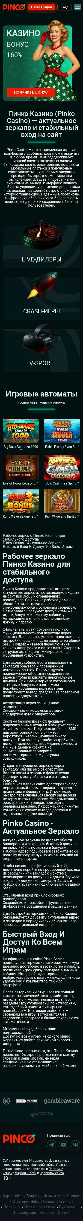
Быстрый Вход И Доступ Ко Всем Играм (38, 546)
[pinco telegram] (51, 1144)
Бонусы (33, 1196)
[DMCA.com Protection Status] (27, 1100)
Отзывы (20, 1201)
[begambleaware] (62, 1100)
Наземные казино (39, 1207)
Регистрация (41, 7)
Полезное (12, 1207)
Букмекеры (69, 1207)
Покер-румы (25, 1212)
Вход (64, 7)
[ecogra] (41, 1112)
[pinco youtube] (63, 1144)
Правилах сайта (52, 1173)
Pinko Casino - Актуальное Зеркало (32, 543)
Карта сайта (13, 1196)
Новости (47, 1212)
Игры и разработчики (61, 1196)
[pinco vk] (75, 1144)
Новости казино (57, 1201)
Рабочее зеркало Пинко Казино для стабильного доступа (34, 537)
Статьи (63, 1212)
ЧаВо (35, 1201)
